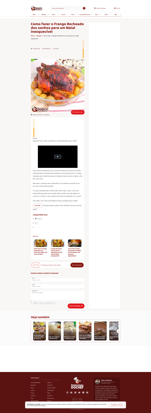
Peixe (34, 14)
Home (33, 36)
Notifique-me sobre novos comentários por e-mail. (44, 302)
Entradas (33, 385)
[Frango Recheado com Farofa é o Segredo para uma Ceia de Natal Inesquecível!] (57, 243)
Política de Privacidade (77, 401)
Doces (73, 14)
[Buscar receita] (84, 8)
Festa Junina (50, 398)
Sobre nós (74, 399)
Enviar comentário (74, 306)
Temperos (49, 385)
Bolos (53, 14)
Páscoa (49, 400)
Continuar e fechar (117, 405)
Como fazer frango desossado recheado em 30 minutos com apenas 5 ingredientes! (74, 252)
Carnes (63, 14)
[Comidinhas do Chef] (36, 10)
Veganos (49, 382)
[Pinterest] (75, 392)
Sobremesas (50, 390)
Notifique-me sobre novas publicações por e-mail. (44, 303)
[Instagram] (67, 392)
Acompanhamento (35, 382)
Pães (96, 14)
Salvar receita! (79, 112)
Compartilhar (78, 265)
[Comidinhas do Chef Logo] (77, 383)
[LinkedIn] (83, 392)
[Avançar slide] (118, 331)
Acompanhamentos (84, 14)
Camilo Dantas (36, 48)
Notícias (38, 36)
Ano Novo (49, 395)
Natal (106, 14)
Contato (81, 399)
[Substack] (87, 392)
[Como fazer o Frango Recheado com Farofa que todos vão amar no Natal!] (40, 243)
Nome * (33, 278)
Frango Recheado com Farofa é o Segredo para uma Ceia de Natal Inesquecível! (56, 252)
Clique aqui (37, 205)
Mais (116, 14)
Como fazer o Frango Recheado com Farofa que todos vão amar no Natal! (40, 251)
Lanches (33, 395)
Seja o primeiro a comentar (41, 115)
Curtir (37, 265)
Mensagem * (35, 290)
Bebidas (44, 14)
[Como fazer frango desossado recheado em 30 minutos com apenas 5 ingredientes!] (74, 243)
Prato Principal (34, 400)
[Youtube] (79, 392)
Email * (33, 284)
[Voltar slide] (32, 331)
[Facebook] (71, 392)
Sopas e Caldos (51, 387)
